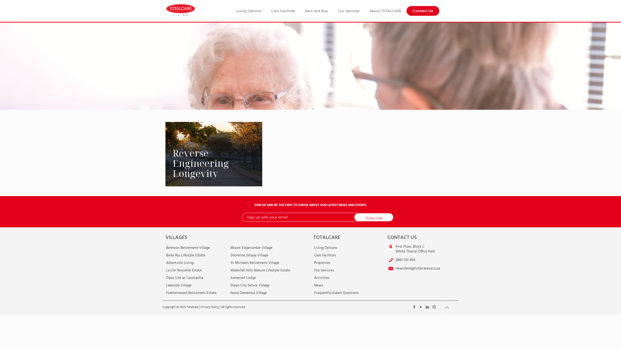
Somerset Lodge (243, 278)
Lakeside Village (179, 285)
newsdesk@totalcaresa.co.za (418, 268)
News (318, 285)
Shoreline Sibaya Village (249, 255)
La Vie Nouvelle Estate (184, 270)
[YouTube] (421, 307)
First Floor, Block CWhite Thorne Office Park (415, 249)
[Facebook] (414, 307)
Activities (321, 278)
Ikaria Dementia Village (248, 293)
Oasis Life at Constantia (184, 278)
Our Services (324, 270)
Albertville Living (180, 263)
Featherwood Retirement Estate (191, 293)
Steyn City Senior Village (250, 285)
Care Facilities (325, 255)
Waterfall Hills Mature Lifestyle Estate (260, 270)
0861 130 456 (405, 260)
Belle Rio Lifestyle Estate (185, 255)
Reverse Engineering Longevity (201, 163)
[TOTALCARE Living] (192, 10)
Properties (322, 263)
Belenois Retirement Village (188, 248)
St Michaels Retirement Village (254, 263)
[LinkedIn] (427, 307)
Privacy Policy (210, 307)
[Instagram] (434, 307)
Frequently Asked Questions (336, 293)
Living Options (325, 248)
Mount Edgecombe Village (251, 248)
